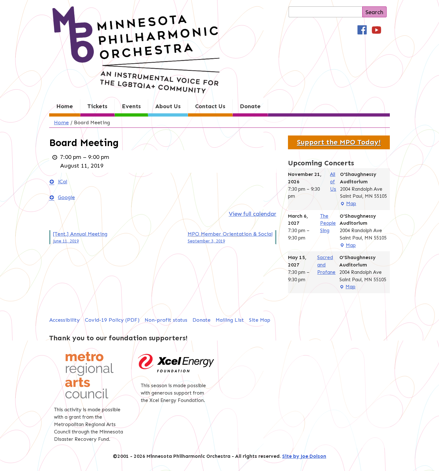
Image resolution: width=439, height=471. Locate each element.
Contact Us (210, 106)
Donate (250, 106)
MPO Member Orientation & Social (230, 237)
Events (131, 106)
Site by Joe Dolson (304, 456)
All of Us (333, 181)
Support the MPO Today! (339, 142)
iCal (62, 182)
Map (348, 204)
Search (374, 12)
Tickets (97, 106)
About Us (168, 106)
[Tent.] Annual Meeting (80, 237)
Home (64, 106)
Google (66, 197)
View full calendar (252, 213)
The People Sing (328, 223)
